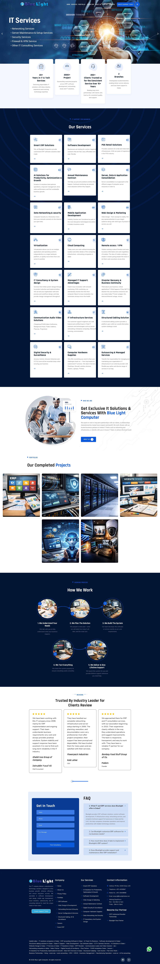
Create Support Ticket (125, 4)
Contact (105, 4)
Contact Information (117, 880)
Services (74, 4)
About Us (98, 4)
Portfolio (81, 4)
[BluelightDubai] (34, 4)
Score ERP (90, 4)
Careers (112, 4)
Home (68, 4)
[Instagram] (129, 960)
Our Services (87, 880)
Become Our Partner (117, 910)
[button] (2, 34)
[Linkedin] (123, 960)
